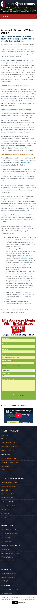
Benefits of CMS (6, 593)
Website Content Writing (9, 589)
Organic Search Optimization (11, 506)
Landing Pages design (8, 573)
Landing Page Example (8, 581)
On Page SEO (5, 517)
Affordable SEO (6, 490)
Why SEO (4, 439)
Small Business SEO (8, 443)
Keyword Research (7, 450)
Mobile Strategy (6, 541)
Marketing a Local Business (10, 462)
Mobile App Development (9, 534)
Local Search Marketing (9, 459)
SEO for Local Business (8, 470)
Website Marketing (7, 498)
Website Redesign (7, 557)
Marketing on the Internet (10, 494)
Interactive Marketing (8, 486)
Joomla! (32, 201)
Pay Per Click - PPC (7, 510)
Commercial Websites (8, 561)
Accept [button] (15, 602)
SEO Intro (4, 435)
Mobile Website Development (11, 530)
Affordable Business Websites (11, 553)
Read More (21, 602)
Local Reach (5, 466)
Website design (6, 549)
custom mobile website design (19, 303)
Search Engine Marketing (9, 482)
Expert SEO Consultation (9, 446)
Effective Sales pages (8, 577)
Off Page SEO (5, 513)
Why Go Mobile (6, 537)
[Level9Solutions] (18, 6)
